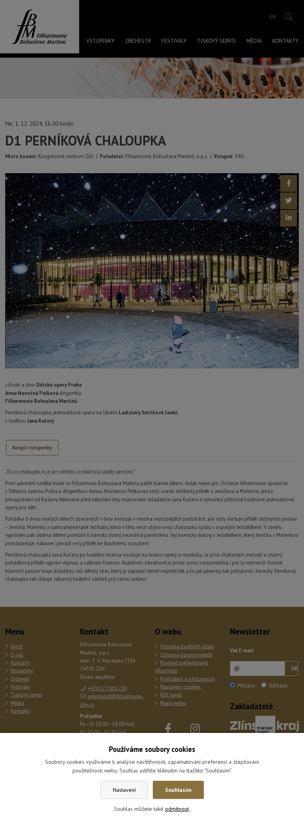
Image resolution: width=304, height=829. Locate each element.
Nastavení (124, 789)
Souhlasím (178, 789)
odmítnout (177, 808)
